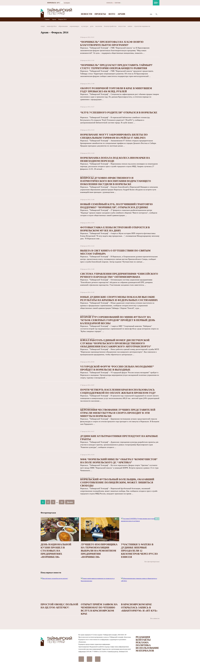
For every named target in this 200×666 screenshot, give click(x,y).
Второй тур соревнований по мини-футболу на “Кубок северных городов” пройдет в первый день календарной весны (117, 320)
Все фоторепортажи (151, 561)
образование (63, 26)
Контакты (143, 639)
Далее (70, 502)
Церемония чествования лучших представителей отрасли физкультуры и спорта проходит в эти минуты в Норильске (117, 412)
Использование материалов (147, 649)
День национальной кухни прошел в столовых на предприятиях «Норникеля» (56, 550)
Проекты (100, 14)
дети (91, 26)
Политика (143, 645)
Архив (121, 14)
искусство (122, 26)
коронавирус (74, 26)
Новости (86, 14)
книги (130, 26)
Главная (47, 19)
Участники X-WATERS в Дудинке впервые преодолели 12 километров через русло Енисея (139, 550)
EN (151, 14)
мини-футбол (52, 26)
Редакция (143, 637)
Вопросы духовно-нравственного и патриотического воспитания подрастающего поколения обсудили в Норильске (115, 181)
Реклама (142, 642)
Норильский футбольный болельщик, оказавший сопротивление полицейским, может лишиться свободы (117, 482)
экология (98, 26)
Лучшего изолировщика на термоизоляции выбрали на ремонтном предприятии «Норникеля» (99, 550)
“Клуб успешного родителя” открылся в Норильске (118, 112)
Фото (111, 14)
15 (62, 502)
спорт (43, 26)
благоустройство (110, 26)
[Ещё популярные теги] (158, 26)
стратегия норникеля (142, 26)
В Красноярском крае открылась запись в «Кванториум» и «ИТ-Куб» (139, 607)
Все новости (154, 618)
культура (84, 26)
